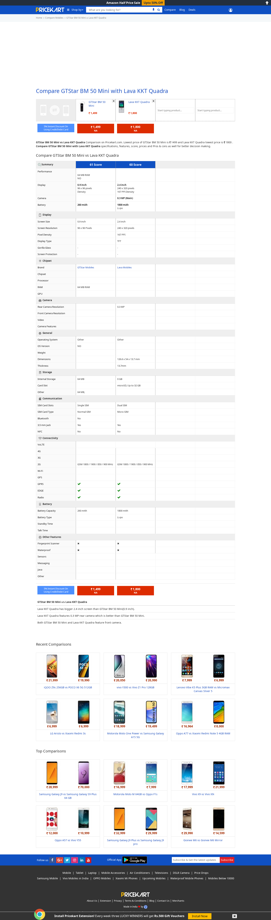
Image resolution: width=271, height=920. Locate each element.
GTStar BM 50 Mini (97, 103)
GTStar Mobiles (85, 267)
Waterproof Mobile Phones (186, 878)
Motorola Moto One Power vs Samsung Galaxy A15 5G (135, 735)
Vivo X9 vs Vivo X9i (203, 794)
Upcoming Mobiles (154, 878)
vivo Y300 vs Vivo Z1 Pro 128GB (135, 687)
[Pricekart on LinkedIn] (82, 860)
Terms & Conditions (135, 900)
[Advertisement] (135, 53)
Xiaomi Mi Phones (127, 878)
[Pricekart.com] (50, 9)
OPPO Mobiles (102, 878)
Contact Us (163, 900)
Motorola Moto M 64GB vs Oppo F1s (135, 794)
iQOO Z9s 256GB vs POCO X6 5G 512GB (68, 687)
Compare (170, 9)
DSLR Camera (181, 873)
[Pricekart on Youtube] (88, 860)
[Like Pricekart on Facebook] (52, 860)
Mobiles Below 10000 (221, 878)
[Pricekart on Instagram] (74, 860)
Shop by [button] (76, 9)
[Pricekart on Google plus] (59, 860)
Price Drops (201, 873)
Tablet (79, 873)
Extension (105, 900)
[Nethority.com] (145, 906)
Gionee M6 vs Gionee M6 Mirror (203, 840)
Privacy (118, 900)
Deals (192, 9)
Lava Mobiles (124, 267)
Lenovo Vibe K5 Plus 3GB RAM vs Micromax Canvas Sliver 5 (203, 689)
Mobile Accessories (113, 873)
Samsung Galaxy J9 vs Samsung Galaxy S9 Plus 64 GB (68, 796)
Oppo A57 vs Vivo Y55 (68, 840)
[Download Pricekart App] (134, 859)
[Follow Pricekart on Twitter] (67, 860)
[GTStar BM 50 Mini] (82, 106)
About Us (92, 900)
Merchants (178, 900)
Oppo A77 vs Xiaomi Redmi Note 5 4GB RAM (203, 733)
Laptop (92, 873)
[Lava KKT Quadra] (121, 106)
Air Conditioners (140, 873)
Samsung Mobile (47, 878)
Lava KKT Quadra (139, 102)
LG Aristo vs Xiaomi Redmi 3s (68, 733)
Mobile (66, 873)
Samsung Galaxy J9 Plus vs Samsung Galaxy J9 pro (135, 842)
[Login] (230, 10)
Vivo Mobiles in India (75, 878)
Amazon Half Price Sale (123, 3)
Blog (182, 9)
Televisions (161, 873)
